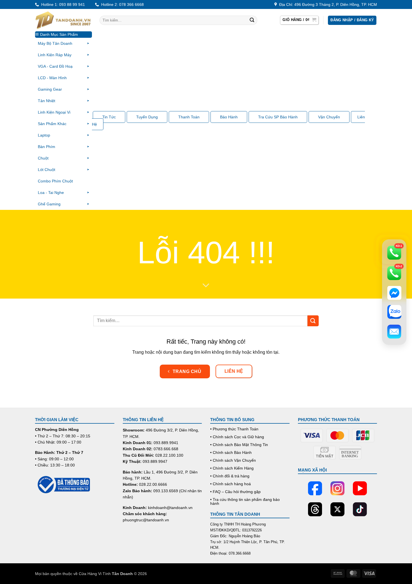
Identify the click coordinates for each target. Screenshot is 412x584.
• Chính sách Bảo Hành (231, 452)
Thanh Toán (189, 117)
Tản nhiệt (46, 100)
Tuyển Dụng (147, 117)
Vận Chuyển (329, 117)
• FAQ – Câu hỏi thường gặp (235, 492)
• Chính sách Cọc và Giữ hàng (237, 437)
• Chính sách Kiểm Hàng (232, 468)
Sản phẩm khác (52, 123)
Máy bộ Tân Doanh (55, 43)
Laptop (44, 135)
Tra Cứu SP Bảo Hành (278, 117)
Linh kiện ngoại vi (54, 112)
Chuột (43, 158)
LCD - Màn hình (52, 78)
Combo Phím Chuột (55, 181)
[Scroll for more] (206, 285)
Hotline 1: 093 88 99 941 (62, 4)
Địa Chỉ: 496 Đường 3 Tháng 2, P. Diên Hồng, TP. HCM (327, 4)
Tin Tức (109, 117)
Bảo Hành (229, 117)
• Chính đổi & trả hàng (229, 476)
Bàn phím (46, 146)
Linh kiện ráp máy (54, 55)
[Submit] (252, 20)
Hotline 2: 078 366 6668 (121, 4)
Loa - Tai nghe (51, 192)
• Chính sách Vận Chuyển (233, 460)
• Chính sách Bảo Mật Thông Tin (239, 445)
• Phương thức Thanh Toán (234, 429)
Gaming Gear (50, 89)
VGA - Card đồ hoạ (55, 66)
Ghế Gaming (49, 204)
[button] (299, 20)
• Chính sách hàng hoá (230, 484)
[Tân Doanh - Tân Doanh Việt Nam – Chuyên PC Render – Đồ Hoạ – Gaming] (63, 20)
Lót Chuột (46, 169)
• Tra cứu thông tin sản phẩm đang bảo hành (245, 501)
